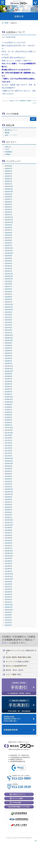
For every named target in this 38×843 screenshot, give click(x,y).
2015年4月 (8, 510)
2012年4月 (8, 594)
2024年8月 (8, 227)
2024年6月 (8, 232)
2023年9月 (8, 256)
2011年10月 (9, 610)
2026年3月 (8, 179)
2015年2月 (8, 515)
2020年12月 (9, 335)
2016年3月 (8, 481)
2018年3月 (8, 420)
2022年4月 (8, 294)
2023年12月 (9, 248)
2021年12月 (9, 304)
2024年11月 (9, 220)
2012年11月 (9, 576)
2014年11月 (9, 522)
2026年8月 (8, 166)
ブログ (17, 100)
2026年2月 (8, 181)
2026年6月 (8, 171)
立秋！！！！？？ (11, 135)
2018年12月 (9, 397)
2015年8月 (8, 499)
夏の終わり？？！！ (11, 130)
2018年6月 (8, 412)
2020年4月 (8, 356)
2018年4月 (8, 417)
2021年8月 (8, 315)
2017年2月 (8, 453)
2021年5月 (8, 322)
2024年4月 (8, 238)
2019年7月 (8, 379)
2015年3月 (8, 512)
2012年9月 (8, 581)
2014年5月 (8, 538)
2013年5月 (8, 566)
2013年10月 (9, 556)
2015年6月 (8, 504)
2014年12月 (9, 520)
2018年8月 (8, 407)
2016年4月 (8, 479)
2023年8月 (8, 258)
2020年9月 (8, 343)
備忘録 (7, 132)
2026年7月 (8, 168)
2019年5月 (8, 384)
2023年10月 (9, 253)
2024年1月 (8, 245)
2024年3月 (8, 240)
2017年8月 (8, 438)
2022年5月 (8, 291)
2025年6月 (8, 202)
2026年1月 (8, 184)
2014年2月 (8, 545)
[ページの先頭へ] (35, 840)
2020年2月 (8, 361)
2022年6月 (8, 289)
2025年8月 (8, 197)
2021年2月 (8, 330)
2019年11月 (9, 368)
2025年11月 (9, 189)
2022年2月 (8, 299)
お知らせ (11, 100)
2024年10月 (9, 222)
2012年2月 (8, 599)
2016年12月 (9, 458)
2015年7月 (8, 502)
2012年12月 (9, 574)
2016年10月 (9, 463)
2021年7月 (8, 317)
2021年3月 (8, 327)
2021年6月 (8, 320)
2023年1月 (8, 271)
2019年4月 (8, 386)
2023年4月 (8, 266)
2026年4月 (8, 176)
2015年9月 (8, 497)
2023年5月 (8, 263)
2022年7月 (8, 286)
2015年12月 (9, 489)
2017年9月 (8, 435)
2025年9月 (8, 194)
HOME (6, 23)
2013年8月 (8, 561)
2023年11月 (9, 250)
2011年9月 (8, 612)
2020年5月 (8, 353)
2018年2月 (8, 422)
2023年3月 (8, 268)
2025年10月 (9, 191)
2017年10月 (9, 433)
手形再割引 (23, 100)
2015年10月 (9, 494)
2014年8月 (8, 530)
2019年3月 (8, 389)
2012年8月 (8, 584)
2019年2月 (8, 392)
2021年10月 (9, 309)
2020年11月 (9, 338)
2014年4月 (8, 540)
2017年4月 (8, 448)
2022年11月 (9, 276)
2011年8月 (8, 615)
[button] (19, 767)
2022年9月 (8, 281)
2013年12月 (9, 551)
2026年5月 (8, 173)
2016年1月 (8, 486)
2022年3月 (8, 297)
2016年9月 (8, 466)
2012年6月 (8, 589)
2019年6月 (8, 381)
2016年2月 (8, 484)
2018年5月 (8, 415)
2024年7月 (8, 230)
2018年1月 (8, 425)
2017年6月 (8, 443)
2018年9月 (8, 404)
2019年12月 (9, 366)
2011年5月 (8, 622)
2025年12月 (9, 186)
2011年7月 (8, 617)
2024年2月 (8, 243)
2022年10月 (9, 279)
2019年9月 (8, 374)
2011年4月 (8, 625)
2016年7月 (8, 471)
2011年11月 (8, 607)
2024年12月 (9, 217)
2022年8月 (8, 284)
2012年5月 (8, 592)
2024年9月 (8, 225)
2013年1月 (8, 571)
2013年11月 (9, 553)
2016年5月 (8, 476)
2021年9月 (8, 312)
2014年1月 (8, 548)
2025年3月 (8, 209)
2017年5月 (8, 445)
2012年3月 (8, 597)
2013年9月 (8, 558)
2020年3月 (8, 358)
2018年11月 (9, 399)
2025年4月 (8, 207)
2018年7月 (8, 409)
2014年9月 (8, 527)
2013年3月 (8, 569)
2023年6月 (8, 261)
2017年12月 (9, 427)
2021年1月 (8, 333)
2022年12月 (9, 274)
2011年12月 (9, 604)
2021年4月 (8, 325)
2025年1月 (8, 214)
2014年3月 (8, 543)
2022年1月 (8, 302)
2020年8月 (8, 345)
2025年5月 (8, 204)
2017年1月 (8, 456)
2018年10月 (9, 402)
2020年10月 (9, 340)
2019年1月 (8, 394)
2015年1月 (8, 517)
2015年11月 (9, 492)
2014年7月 (8, 533)
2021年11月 (9, 307)
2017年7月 (8, 440)
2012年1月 (8, 602)
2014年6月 (8, 535)
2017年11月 (9, 430)
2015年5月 (8, 507)
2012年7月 (8, 587)
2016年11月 (9, 461)
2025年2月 (8, 212)
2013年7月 (8, 563)
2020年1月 (8, 363)
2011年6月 (8, 620)
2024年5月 (8, 235)
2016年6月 (8, 474)
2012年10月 (9, 579)
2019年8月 (8, 376)
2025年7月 (8, 199)
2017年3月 (8, 451)
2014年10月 (9, 525)
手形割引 (29, 100)
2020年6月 (8, 350)
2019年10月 (9, 371)
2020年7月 (8, 348)
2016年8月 (8, 468)
